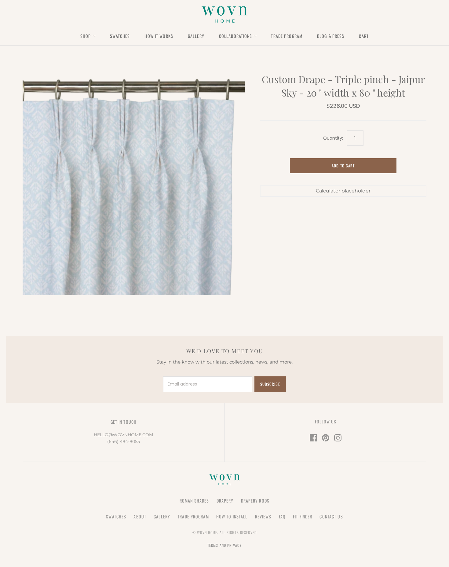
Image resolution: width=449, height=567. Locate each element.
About (139, 516)
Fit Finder (302, 516)
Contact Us (331, 516)
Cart (363, 36)
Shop (85, 36)
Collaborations (235, 36)
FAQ (282, 516)
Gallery (196, 36)
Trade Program (286, 36)
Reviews (263, 516)
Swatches (120, 36)
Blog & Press (330, 36)
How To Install (232, 516)
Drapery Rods (255, 500)
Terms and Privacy (224, 545)
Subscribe (270, 384)
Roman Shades (194, 500)
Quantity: (333, 138)
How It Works (158, 36)
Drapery (225, 500)
